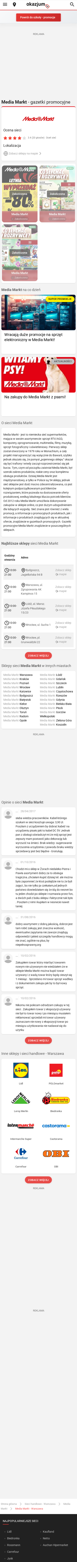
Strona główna (9, 1503)
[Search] (72, 5)
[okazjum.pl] (38, 5)
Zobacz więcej (38, 655)
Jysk (10, 1558)
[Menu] (5, 5)
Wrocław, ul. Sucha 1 (38, 624)
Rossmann (13, 1545)
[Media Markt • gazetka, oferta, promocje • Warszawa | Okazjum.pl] (38, 119)
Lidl (9, 1531)
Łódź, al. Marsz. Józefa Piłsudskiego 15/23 (33, 608)
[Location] (14, 5)
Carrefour (13, 1551)
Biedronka (13, 1538)
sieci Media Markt (29, 543)
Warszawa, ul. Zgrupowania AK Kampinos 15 (32, 589)
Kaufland (48, 1531)
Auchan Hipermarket (55, 1545)
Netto (46, 1538)
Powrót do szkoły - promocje (37, 17)
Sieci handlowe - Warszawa (40, 1503)
